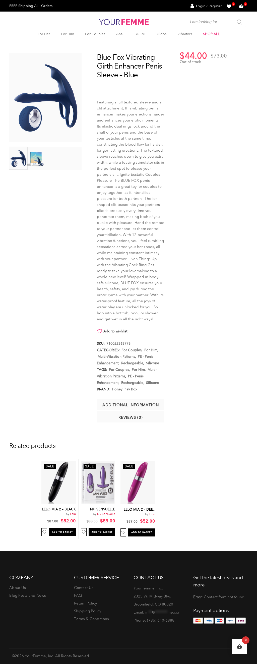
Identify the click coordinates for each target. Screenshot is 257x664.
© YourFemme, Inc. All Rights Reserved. (51, 656)
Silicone (152, 363)
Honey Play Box (124, 389)
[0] (229, 6)
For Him (150, 350)
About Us (17, 587)
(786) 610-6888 (160, 620)
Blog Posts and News (27, 595)
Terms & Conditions (91, 619)
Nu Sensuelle (106, 514)
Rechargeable (132, 363)
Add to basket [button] (62, 531)
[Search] (239, 22)
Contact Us (83, 587)
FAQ (78, 595)
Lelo (73, 514)
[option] (59, 499)
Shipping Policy (87, 611)
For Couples (131, 350)
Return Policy (85, 603)
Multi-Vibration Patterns (116, 356)
